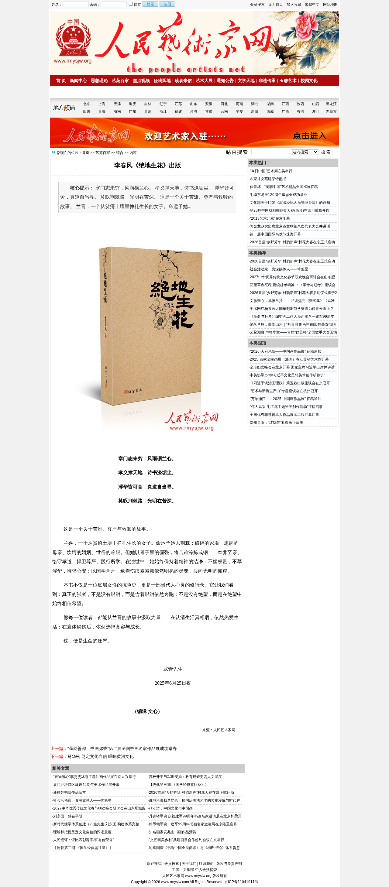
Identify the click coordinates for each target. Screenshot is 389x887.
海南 (117, 111)
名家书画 (88, 92)
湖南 (270, 104)
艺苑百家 (120, 80)
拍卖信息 (67, 92)
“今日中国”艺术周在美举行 (271, 171)
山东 (193, 104)
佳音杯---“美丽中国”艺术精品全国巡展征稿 (284, 187)
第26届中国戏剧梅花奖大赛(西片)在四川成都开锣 (289, 210)
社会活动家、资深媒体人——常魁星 (82, 800)
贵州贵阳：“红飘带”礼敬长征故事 (276, 422)
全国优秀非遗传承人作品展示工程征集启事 (284, 415)
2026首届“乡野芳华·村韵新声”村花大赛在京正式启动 (191, 792)
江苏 (178, 104)
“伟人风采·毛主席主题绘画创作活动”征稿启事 (286, 407)
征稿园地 (162, 80)
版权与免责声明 (229, 863)
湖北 (254, 104)
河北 (224, 104)
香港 (300, 111)
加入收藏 (294, 4)
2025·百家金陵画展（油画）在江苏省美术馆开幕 (289, 359)
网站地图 (330, 4)
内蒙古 (331, 111)
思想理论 (99, 80)
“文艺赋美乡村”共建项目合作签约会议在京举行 (186, 840)
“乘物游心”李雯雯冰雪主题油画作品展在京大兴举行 (94, 777)
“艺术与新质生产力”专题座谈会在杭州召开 (284, 391)
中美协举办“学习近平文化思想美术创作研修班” (287, 375)
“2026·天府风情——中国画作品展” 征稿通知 (285, 351)
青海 (101, 111)
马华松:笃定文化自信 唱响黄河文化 (100, 756)
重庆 (132, 104)
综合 (119, 153)
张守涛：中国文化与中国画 (171, 808)
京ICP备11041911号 (241, 882)
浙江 (163, 111)
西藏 (270, 111)
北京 (86, 104)
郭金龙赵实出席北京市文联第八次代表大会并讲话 (290, 226)
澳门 (315, 111)
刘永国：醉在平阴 (67, 816)
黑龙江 (331, 104)
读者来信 (183, 80)
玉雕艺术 (288, 80)
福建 (178, 111)
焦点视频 (141, 80)
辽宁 (163, 104)
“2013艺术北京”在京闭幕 (270, 218)
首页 (85, 153)
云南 (224, 111)
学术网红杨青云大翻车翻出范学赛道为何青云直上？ (292, 309)
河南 (239, 104)
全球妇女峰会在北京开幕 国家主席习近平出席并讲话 (292, 367)
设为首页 (275, 4)
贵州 (147, 111)
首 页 (61, 80)
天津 (117, 104)
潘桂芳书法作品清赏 (69, 792)
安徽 (208, 104)
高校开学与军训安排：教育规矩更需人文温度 (185, 777)
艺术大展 (204, 80)
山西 (315, 104)
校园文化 (309, 80)
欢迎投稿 (154, 863)
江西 (285, 104)
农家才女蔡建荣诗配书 (268, 179)
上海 (101, 104)
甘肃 (208, 111)
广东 (132, 111)
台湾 (193, 111)
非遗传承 (267, 80)
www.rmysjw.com (175, 882)
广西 (285, 111)
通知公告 (225, 80)
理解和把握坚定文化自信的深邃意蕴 (82, 832)
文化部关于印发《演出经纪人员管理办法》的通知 (290, 202)
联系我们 (206, 863)
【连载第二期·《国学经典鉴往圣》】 (83, 848)
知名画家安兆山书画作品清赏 (172, 832)
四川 (86, 111)
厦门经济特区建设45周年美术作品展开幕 (86, 785)
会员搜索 (257, 4)
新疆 (254, 111)
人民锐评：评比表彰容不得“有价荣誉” (83, 840)
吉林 (147, 104)
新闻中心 (78, 80)
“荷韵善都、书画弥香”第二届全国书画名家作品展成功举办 (122, 748)
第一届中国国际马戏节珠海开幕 (275, 234)
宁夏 (239, 111)
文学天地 (246, 80)
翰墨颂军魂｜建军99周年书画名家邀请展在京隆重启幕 (193, 824)
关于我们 (189, 863)
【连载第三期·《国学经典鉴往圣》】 (178, 785)
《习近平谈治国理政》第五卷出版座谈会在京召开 (290, 383)
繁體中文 (312, 4)
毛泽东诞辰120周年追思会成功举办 (278, 195)
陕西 (300, 104)
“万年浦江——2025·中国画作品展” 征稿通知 (285, 399)
